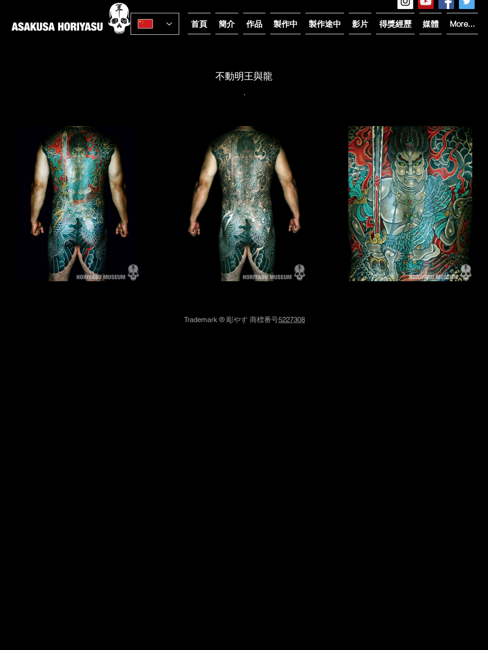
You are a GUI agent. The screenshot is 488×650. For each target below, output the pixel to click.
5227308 (291, 319)
